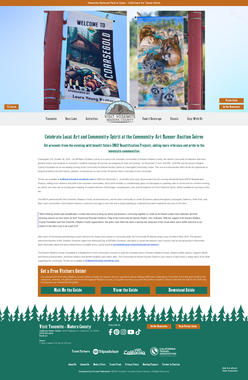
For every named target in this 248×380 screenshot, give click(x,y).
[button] (231, 369)
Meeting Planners (150, 364)
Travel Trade (115, 364)
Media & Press (99, 364)
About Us (72, 364)
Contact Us (84, 364)
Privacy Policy (132, 364)
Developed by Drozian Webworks (94, 372)
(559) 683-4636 (46, 333)
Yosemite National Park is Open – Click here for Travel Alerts (124, 3)
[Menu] (239, 14)
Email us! (43, 336)
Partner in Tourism (171, 364)
